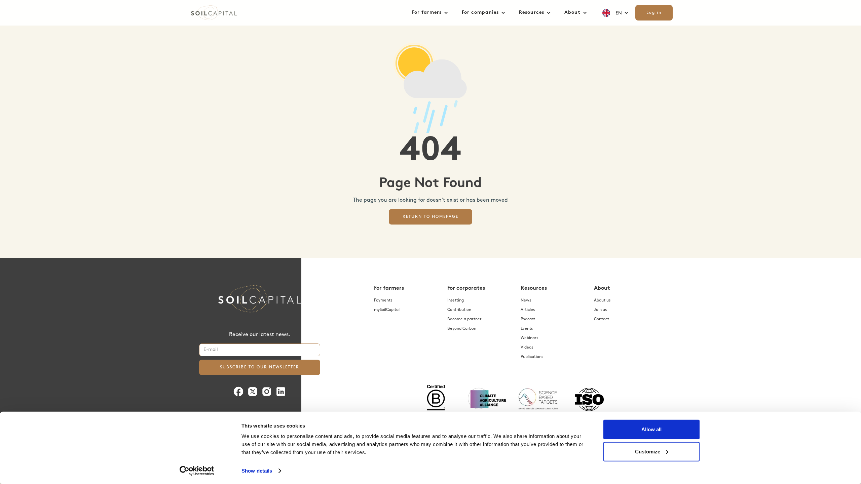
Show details (256, 471)
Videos (527, 348)
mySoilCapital (387, 310)
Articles (528, 310)
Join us (600, 310)
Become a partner (464, 319)
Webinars (529, 338)
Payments (383, 300)
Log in (654, 13)
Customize (647, 451)
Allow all (651, 429)
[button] (430, 13)
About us (602, 300)
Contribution (459, 310)
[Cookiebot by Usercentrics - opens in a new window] (196, 471)
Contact (601, 319)
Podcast (528, 319)
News (526, 300)
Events (527, 329)
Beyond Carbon (461, 329)
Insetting (455, 300)
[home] (222, 12)
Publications (532, 357)
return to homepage (430, 217)
